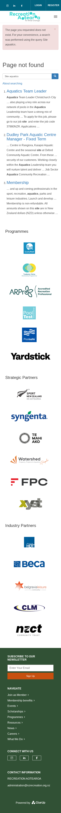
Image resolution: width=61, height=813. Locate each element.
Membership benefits (20, 700)
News (10, 728)
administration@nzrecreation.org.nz (28, 785)
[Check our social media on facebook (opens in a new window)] (22, 6)
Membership (18, 182)
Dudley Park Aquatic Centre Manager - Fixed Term (31, 136)
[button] (55, 29)
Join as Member (17, 695)
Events (11, 705)
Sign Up (30, 676)
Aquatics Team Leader (27, 91)
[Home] (25, 17)
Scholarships (15, 711)
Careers (12, 733)
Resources (14, 722)
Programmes (15, 717)
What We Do (15, 739)
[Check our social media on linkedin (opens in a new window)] (15, 6)
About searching (12, 83)
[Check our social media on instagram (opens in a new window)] (8, 6)
